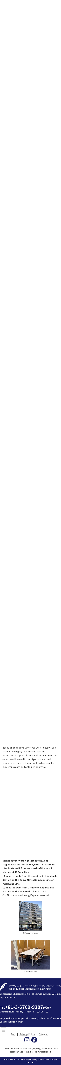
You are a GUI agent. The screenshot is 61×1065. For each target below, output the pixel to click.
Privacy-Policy (27, 1034)
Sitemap (43, 1034)
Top (13, 1034)
